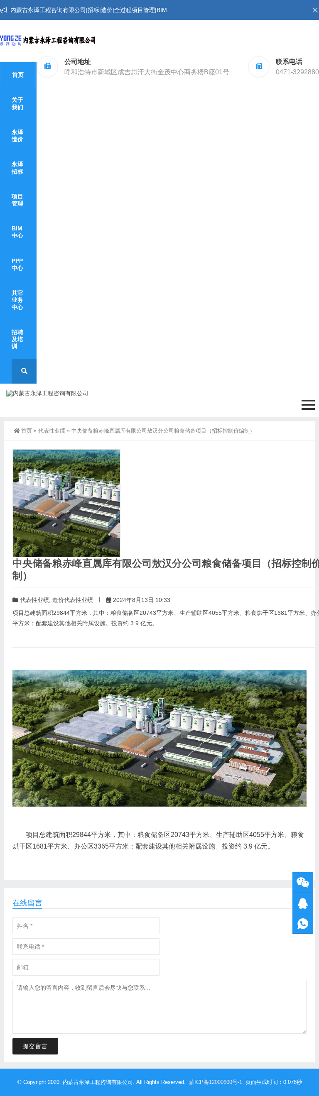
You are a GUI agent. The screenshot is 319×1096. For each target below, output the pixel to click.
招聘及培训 (17, 339)
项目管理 (17, 200)
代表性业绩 (51, 431)
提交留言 (35, 1046)
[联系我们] (302, 903)
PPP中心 (17, 264)
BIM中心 (17, 232)
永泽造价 (17, 135)
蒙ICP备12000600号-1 (215, 1082)
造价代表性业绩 (72, 600)
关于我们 (17, 103)
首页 (18, 74)
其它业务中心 (17, 299)
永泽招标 (17, 167)
